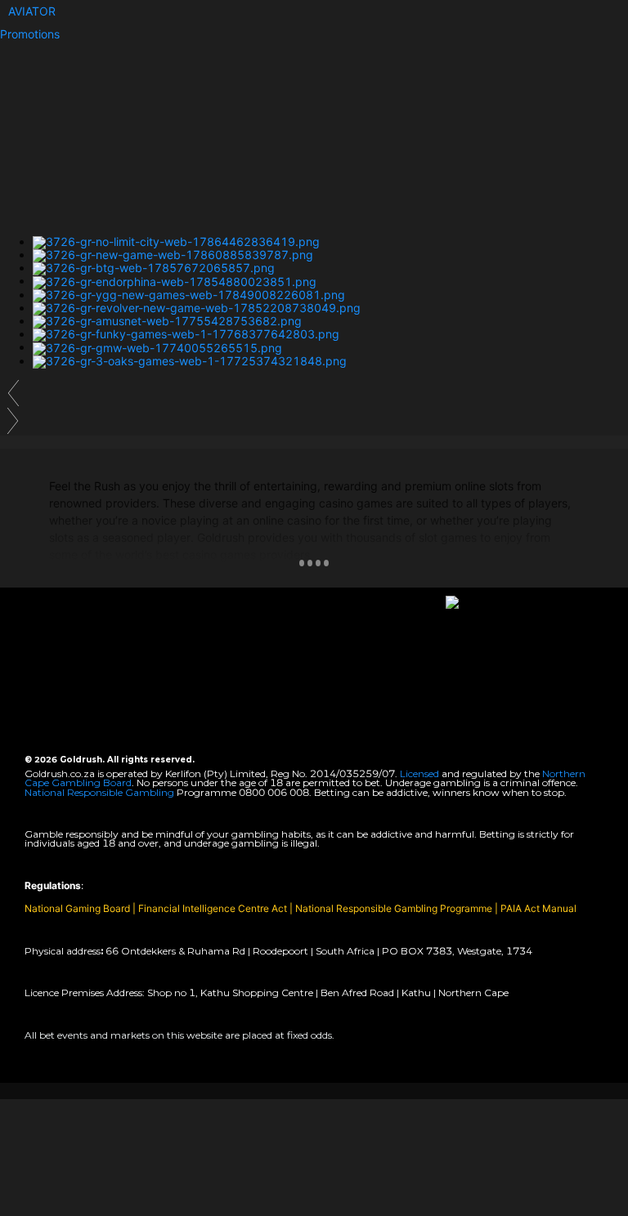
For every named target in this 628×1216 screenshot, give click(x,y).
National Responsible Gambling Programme (393, 908)
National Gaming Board (78, 908)
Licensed (421, 773)
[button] (32, 11)
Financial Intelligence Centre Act (213, 908)
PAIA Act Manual (538, 908)
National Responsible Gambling (99, 792)
